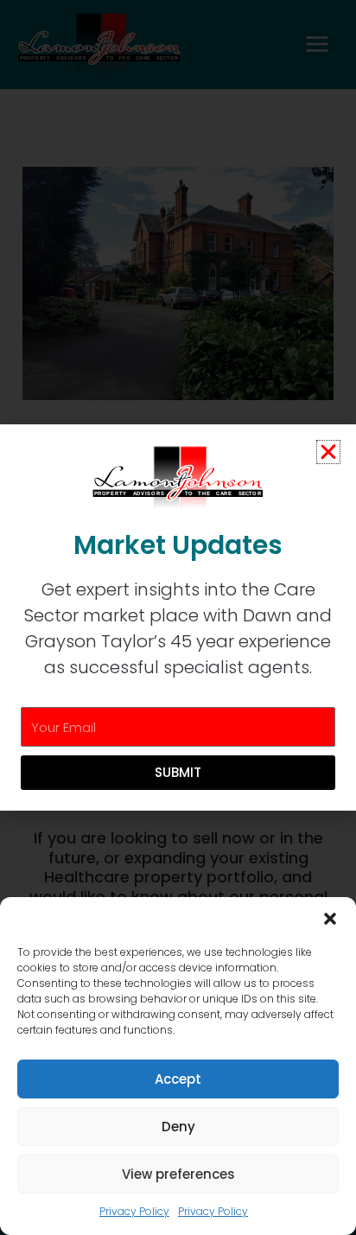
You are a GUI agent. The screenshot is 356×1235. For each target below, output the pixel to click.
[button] (330, 918)
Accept (178, 1079)
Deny (178, 1126)
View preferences (178, 1174)
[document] (178, 617)
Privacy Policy (134, 1211)
